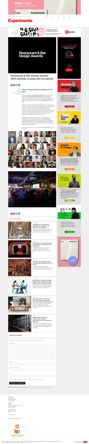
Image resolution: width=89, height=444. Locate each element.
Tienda (49, 25)
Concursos (31, 25)
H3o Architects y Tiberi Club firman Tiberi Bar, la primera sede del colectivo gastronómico (43, 300)
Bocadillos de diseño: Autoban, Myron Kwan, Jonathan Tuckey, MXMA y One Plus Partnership (42, 282)
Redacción (19, 89)
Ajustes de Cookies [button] (78, 441)
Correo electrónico (14, 367)
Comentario (12, 343)
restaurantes (19, 94)
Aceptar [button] (85, 441)
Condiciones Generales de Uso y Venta (15, 405)
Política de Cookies (27, 442)
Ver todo (39, 25)
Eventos (35, 25)
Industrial (20, 25)
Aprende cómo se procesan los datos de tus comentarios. (39, 387)
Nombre (11, 361)
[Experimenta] (20, 21)
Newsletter (45, 25)
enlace (25, 128)
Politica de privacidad (12, 406)
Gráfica (9, 25)
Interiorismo (25, 25)
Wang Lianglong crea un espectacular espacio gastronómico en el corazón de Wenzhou (42, 320)
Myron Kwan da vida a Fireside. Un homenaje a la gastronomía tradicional (42, 244)
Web (10, 373)
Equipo (9, 412)
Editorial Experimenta (12, 411)
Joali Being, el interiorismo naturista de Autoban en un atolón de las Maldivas (41, 226)
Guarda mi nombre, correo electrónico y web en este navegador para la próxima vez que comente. (26, 379)
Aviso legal (10, 403)
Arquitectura (14, 25)
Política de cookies (11, 407)
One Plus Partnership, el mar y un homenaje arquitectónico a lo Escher (42, 263)
